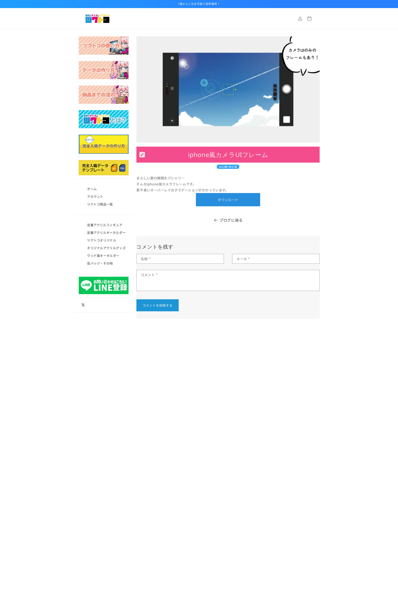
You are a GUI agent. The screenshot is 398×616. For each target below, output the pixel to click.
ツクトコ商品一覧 (100, 204)
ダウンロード (228, 199)
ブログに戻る (231, 220)
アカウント (95, 196)
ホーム (92, 189)
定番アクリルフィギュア (105, 225)
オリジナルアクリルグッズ (106, 248)
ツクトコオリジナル (101, 240)
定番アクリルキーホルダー (106, 232)
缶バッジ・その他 (100, 263)
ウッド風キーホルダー (103, 255)
